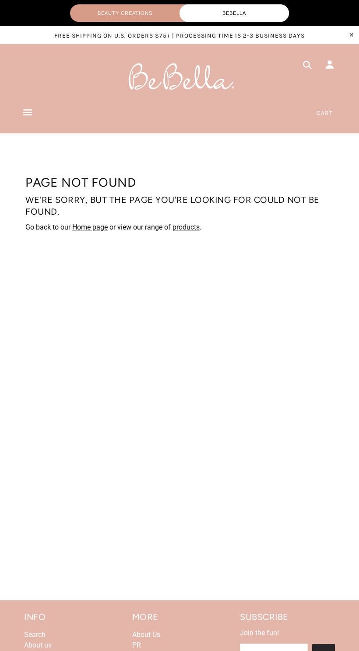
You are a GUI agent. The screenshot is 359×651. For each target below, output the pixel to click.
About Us (146, 634)
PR (136, 645)
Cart (325, 113)
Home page (90, 227)
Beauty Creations (125, 13)
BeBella (234, 13)
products (186, 227)
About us (38, 645)
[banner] (179, 76)
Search (35, 634)
